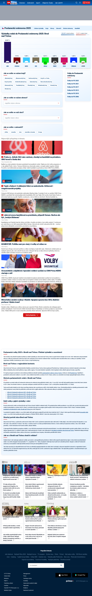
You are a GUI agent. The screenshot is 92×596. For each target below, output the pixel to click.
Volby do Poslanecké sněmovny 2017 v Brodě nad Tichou (21, 394)
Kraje (47, 28)
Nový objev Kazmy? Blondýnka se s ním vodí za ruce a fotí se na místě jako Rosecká (34, 536)
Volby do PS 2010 (73, 93)
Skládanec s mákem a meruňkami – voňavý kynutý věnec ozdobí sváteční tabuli (78, 495)
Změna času (49, 554)
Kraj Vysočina (8, 81)
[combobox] (31, 103)
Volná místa (7, 576)
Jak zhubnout (9, 554)
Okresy (52, 28)
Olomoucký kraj (9, 85)
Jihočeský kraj (8, 78)
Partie (56, 554)
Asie (20, 132)
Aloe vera (67, 557)
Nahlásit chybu (8, 590)
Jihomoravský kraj (20, 78)
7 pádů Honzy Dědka (23, 557)
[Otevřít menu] (4, 2)
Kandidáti (77, 28)
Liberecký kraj (33, 81)
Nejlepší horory (31, 554)
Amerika (13, 132)
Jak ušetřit (59, 3)
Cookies (6, 585)
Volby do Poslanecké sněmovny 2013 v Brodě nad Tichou (21, 396)
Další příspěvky (31, 315)
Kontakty (25, 580)
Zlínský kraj (8, 88)
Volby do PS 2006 (73, 97)
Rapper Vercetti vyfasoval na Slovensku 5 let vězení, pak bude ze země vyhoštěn (34, 527)
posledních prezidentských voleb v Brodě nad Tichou (17, 409)
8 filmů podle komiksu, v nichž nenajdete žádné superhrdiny (11, 526)
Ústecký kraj (53, 85)
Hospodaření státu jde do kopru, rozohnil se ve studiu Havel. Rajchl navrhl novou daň (12, 477)
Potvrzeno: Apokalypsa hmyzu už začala (57, 476)
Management (26, 573)
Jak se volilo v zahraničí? (13, 127)
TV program (41, 554)
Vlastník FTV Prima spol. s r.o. (11, 588)
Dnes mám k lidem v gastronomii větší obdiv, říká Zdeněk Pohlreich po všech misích (34, 486)
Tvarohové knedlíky (41, 559)
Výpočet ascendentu (28, 559)
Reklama (6, 578)
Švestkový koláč (65, 559)
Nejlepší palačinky (53, 559)
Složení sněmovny (68, 28)
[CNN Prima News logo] (12, 2)
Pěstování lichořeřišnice (78, 557)
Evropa (40, 132)
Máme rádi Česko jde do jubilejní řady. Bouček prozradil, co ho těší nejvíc (34, 495)
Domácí (22, 3)
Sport (38, 3)
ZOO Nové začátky (81, 554)
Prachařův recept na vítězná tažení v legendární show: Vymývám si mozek (33, 477)
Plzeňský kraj (31, 85)
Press (24, 576)
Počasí (62, 554)
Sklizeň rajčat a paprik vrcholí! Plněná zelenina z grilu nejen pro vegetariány (57, 519)
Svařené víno (42, 557)
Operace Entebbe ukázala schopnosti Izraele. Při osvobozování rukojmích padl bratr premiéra (56, 487)
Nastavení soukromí (28, 590)
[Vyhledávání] (76, 3)
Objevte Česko (47, 3)
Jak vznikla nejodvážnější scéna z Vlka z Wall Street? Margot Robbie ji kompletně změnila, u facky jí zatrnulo (12, 537)
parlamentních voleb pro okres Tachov (52, 373)
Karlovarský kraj (33, 78)
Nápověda (25, 585)
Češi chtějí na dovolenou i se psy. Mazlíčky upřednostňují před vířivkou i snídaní (57, 527)
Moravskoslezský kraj (46, 81)
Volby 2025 (34, 557)
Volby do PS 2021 (73, 84)
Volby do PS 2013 (73, 90)
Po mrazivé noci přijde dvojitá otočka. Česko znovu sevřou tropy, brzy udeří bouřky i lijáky (11, 495)
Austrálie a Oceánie (30, 132)
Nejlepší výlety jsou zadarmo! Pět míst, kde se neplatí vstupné (57, 535)
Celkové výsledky (38, 28)
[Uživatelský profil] (80, 3)
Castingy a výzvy (27, 578)
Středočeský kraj (42, 85)
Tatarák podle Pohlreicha (55, 557)
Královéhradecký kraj (20, 81)
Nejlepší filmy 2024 (20, 554)
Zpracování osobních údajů (30, 583)
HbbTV (6, 580)
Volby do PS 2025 (73, 80)
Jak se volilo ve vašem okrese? (15, 98)
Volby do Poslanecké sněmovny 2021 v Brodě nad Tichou (21, 392)
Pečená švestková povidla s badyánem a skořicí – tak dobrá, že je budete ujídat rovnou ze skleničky (79, 487)
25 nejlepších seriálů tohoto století (11, 518)
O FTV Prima (7, 573)
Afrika (6, 132)
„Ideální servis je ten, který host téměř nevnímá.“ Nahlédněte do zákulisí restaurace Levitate (79, 477)
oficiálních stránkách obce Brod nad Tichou (63, 430)
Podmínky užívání (8, 583)
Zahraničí (30, 3)
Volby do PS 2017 (73, 87)
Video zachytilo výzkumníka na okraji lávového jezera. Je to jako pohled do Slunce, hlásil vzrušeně (57, 496)
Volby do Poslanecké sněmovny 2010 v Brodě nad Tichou (21, 398)
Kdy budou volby (70, 554)
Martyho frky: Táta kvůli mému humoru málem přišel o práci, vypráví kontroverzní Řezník (34, 519)
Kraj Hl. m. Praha (45, 78)
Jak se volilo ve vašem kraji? (15, 73)
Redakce (25, 588)
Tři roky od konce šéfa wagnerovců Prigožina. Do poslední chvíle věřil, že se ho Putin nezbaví (11, 487)
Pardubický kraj (20, 85)
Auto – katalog (11, 557)
